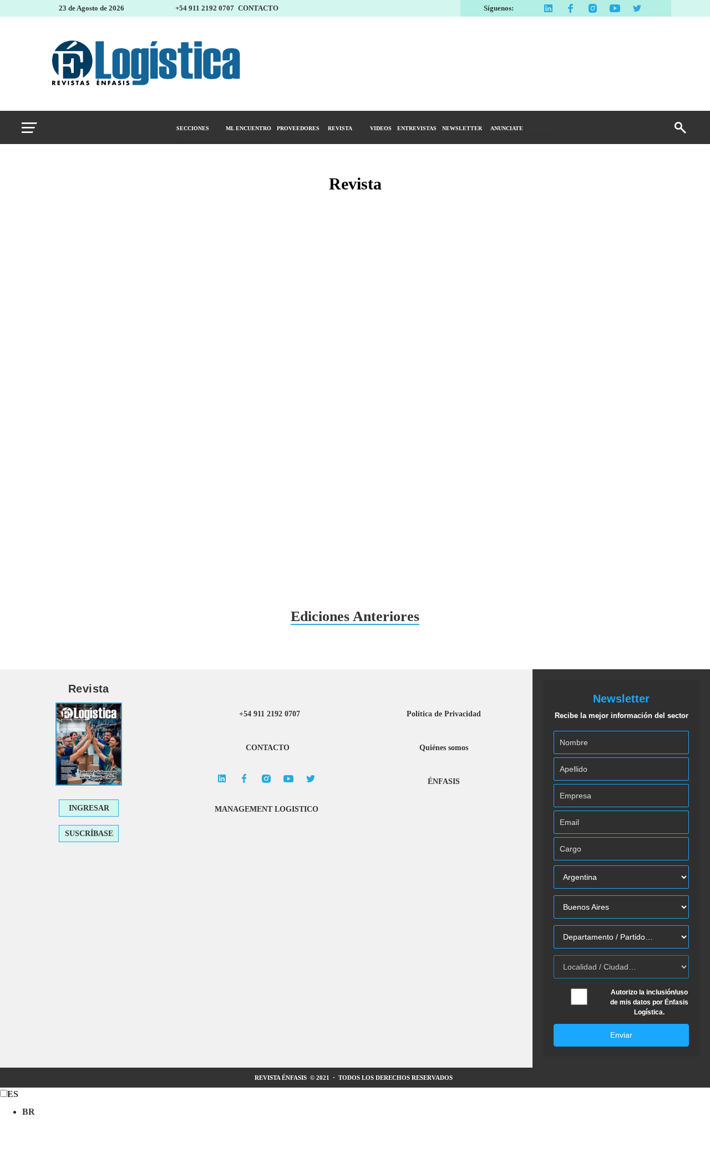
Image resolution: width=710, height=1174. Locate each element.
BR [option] (28, 1111)
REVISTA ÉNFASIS (281, 1077)
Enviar (621, 1035)
